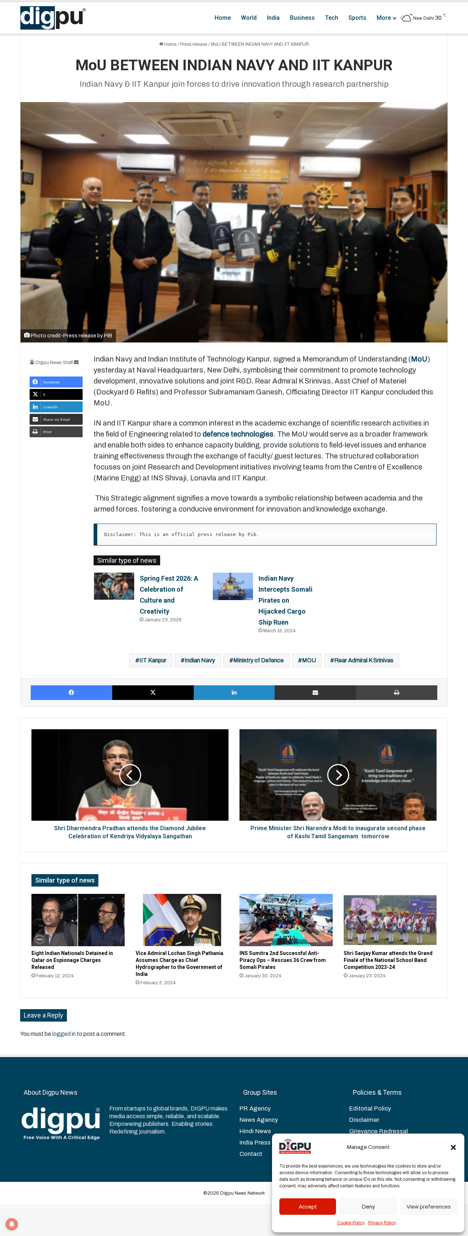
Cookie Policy (351, 1222)
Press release (193, 44)
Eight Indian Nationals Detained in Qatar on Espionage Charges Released (72, 960)
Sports (357, 17)
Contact (250, 1153)
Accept (308, 1207)
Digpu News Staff (54, 362)
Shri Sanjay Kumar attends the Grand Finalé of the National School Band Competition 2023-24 (388, 960)
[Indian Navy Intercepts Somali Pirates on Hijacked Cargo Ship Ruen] (233, 586)
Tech (331, 17)
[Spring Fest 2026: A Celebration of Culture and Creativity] (114, 586)
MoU (419, 359)
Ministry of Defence (258, 660)
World (249, 17)
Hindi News (255, 1131)
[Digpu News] (53, 18)
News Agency (258, 1119)
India (273, 17)
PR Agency (255, 1108)
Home (223, 17)
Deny (368, 1207)
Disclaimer (364, 1119)
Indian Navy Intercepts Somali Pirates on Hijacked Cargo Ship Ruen (285, 600)
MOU (309, 660)
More (384, 17)
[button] (453, 1147)
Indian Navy (200, 660)
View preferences (429, 1207)
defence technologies (238, 434)
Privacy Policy (382, 1222)
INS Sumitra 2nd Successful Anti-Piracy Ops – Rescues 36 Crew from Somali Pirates (282, 960)
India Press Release (267, 1142)
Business (302, 17)
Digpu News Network (242, 1193)
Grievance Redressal (378, 1131)
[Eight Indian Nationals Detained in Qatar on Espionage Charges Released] (78, 920)
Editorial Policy (370, 1108)
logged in (64, 1034)
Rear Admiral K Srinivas (363, 660)
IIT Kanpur (152, 660)
